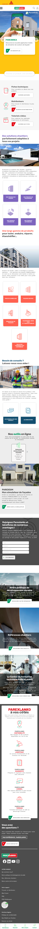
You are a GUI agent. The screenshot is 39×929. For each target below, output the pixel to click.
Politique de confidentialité (9, 915)
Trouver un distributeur (8, 890)
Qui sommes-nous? (7, 872)
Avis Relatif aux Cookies (9, 918)
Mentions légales (6, 912)
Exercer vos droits (7, 921)
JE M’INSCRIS (9, 557)
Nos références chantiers (9, 878)
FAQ (3, 896)
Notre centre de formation (9, 881)
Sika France (5, 893)
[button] (3, 40)
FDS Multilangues (7, 899)
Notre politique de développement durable (13, 875)
